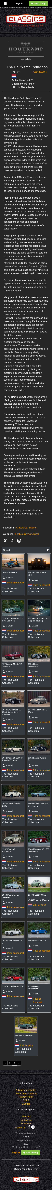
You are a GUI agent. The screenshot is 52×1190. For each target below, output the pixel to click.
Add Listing (39, 3)
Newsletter (26, 1123)
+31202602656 (40, 72)
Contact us (26, 1120)
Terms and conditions (26, 1093)
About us (26, 1116)
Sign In (19, 3)
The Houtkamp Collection (27, 67)
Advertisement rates (26, 1090)
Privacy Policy (26, 1097)
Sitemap (26, 1104)
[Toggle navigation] (5, 3)
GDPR (26, 1100)
